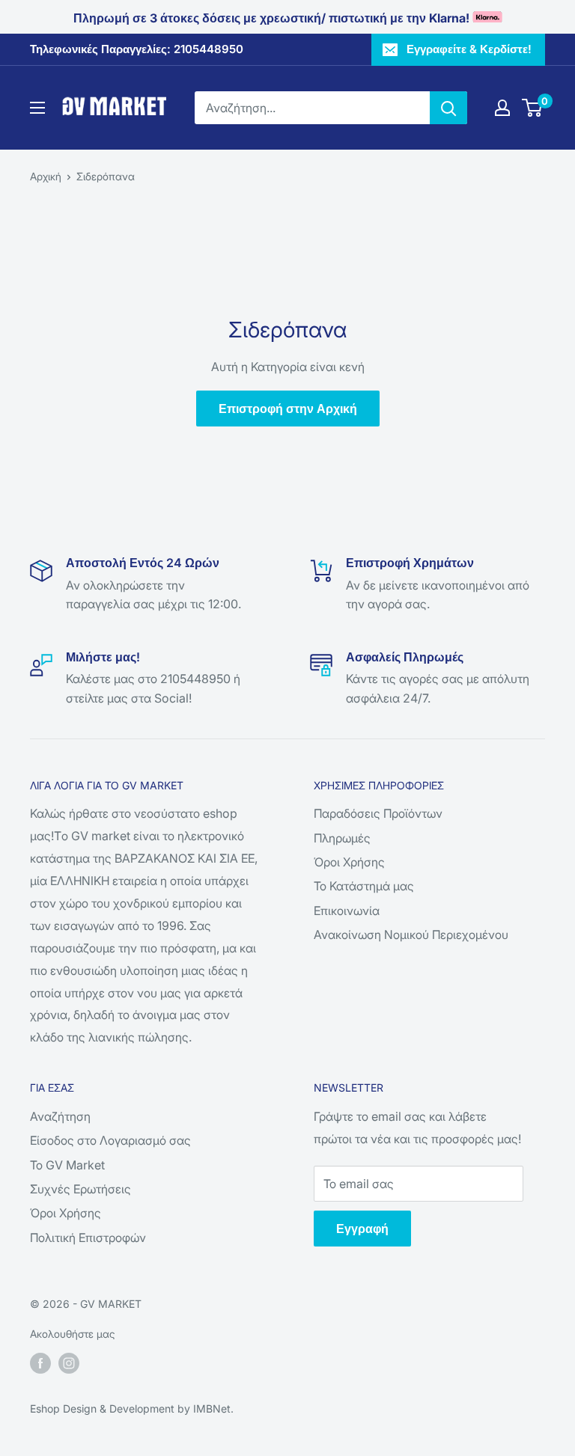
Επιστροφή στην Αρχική (288, 408)
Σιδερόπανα (105, 176)
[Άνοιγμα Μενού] (37, 108)
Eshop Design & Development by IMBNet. (132, 1408)
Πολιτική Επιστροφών (88, 1237)
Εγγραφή (362, 1228)
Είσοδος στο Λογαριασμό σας (110, 1140)
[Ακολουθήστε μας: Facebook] (40, 1363)
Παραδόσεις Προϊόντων (378, 813)
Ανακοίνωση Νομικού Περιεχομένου (411, 934)
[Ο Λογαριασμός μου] (502, 108)
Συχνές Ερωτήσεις (80, 1188)
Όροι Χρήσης (349, 861)
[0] (532, 108)
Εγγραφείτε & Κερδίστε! (469, 49)
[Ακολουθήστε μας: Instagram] (68, 1363)
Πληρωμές (342, 838)
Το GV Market (67, 1164)
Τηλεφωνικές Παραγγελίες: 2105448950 (136, 49)
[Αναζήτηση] (448, 107)
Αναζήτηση (60, 1116)
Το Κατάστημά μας (364, 885)
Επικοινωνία (347, 910)
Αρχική (45, 176)
